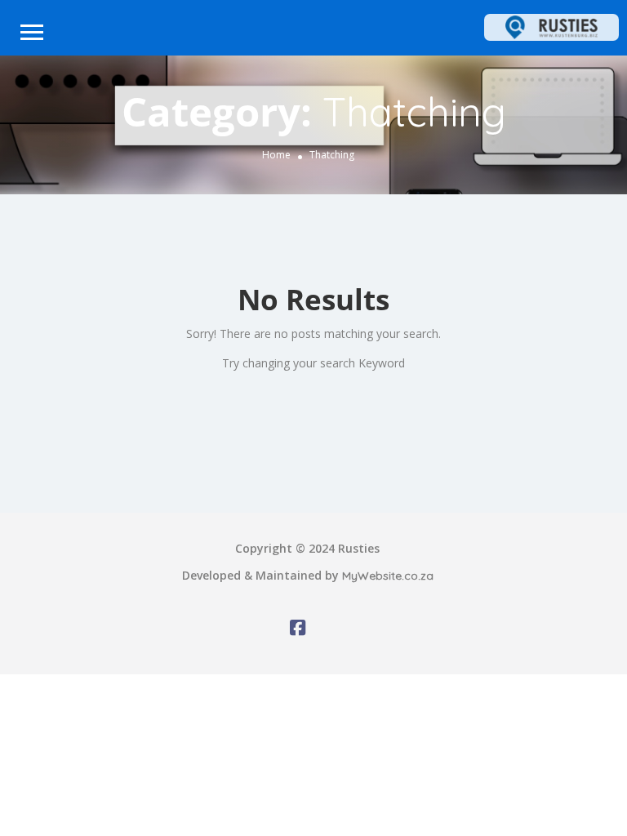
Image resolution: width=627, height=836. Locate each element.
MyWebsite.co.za (388, 575)
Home (276, 155)
